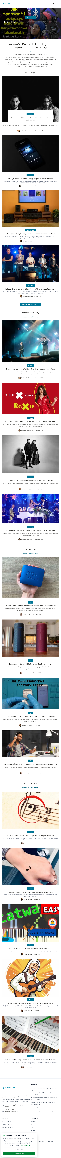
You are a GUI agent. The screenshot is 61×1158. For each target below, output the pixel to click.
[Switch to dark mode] (54, 3)
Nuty (30, 832)
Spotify (33, 1130)
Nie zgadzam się (19, 1149)
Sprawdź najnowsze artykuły (30, 304)
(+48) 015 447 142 (9, 1109)
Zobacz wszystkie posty (30, 317)
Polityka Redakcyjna (51, 1141)
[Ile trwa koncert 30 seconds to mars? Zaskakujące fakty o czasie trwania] (30, 99)
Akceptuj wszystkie (19, 1153)
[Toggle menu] (57, 4)
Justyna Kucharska (7, 1124)
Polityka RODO (41, 1141)
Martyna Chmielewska (8, 1127)
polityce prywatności (25, 1145)
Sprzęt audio (30, 18)
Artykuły (34, 1085)
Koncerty (30, 114)
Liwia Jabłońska (6, 1121)
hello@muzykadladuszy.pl (11, 1111)
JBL (30, 602)
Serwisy (30, 175)
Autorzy (5, 1118)
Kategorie (34, 1118)
